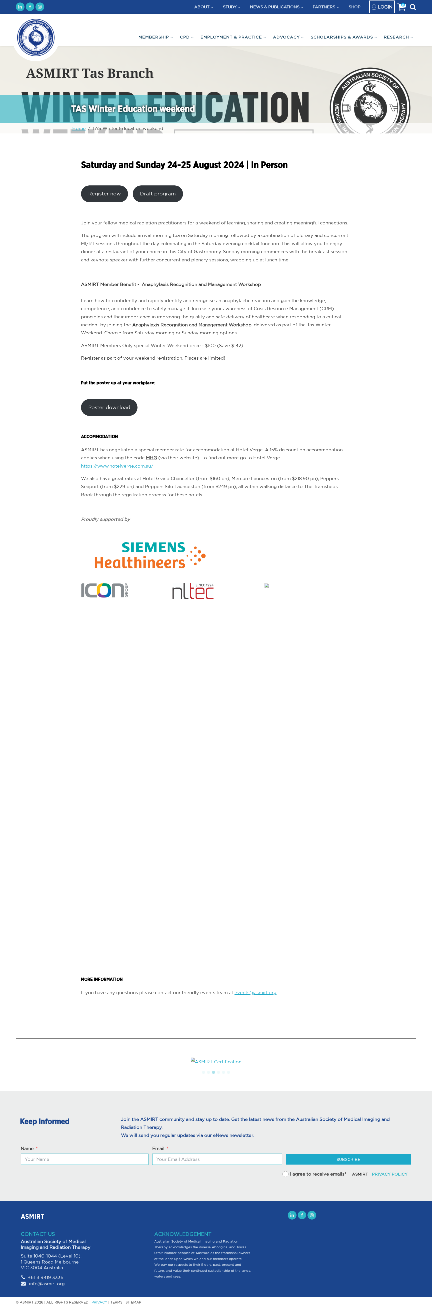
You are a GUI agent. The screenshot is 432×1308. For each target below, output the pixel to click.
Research (396, 37)
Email (158, 1148)
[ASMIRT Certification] (216, 1062)
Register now (104, 193)
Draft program (158, 193)
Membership (153, 37)
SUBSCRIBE (348, 1159)
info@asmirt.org (46, 1283)
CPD (185, 37)
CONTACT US (38, 1234)
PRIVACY (99, 1302)
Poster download (109, 407)
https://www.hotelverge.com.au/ (117, 465)
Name (27, 1148)
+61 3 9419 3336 (46, 1277)
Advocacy (286, 37)
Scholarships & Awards (342, 37)
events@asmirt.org (255, 992)
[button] (203, 1072)
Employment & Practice (231, 37)
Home (79, 128)
